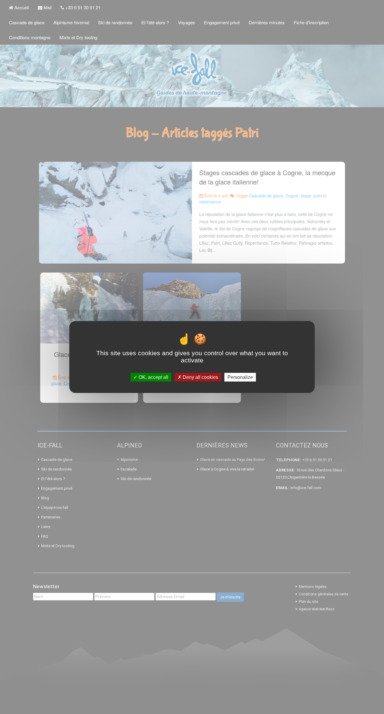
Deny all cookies (200, 377)
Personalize (240, 377)
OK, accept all (152, 377)
